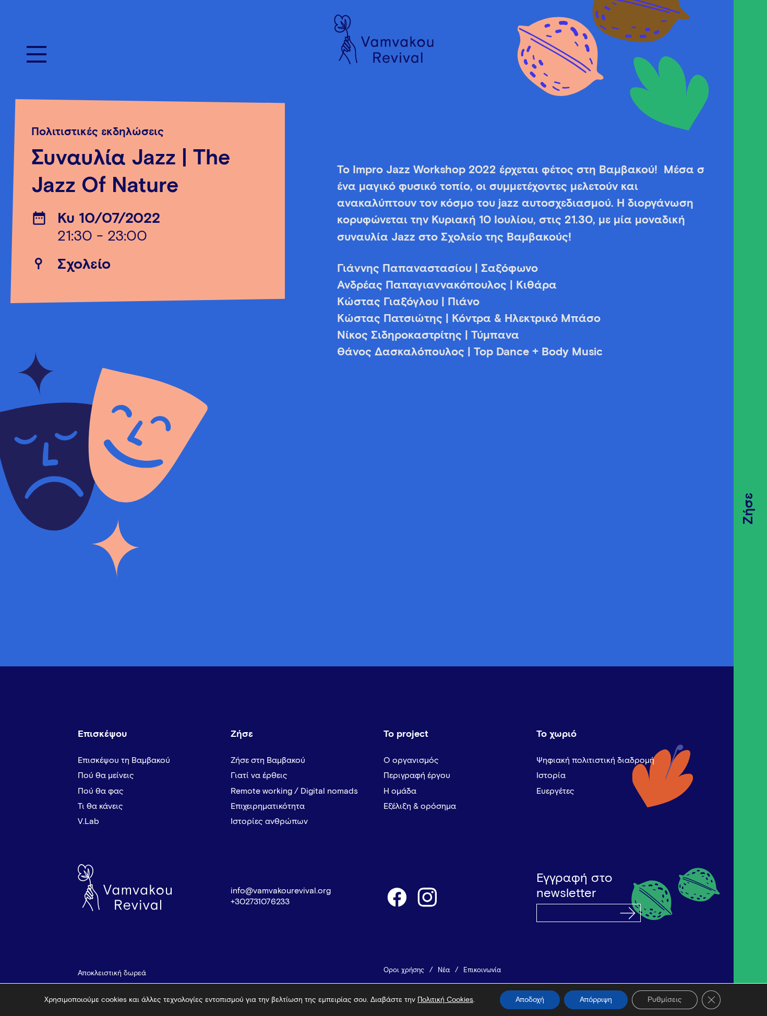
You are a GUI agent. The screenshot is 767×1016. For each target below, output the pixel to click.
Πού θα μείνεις (106, 775)
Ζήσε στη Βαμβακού (268, 760)
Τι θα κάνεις (100, 806)
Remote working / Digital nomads (294, 791)
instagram (428, 896)
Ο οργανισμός (411, 760)
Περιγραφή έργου (417, 775)
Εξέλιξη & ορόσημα (420, 806)
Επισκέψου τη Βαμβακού (124, 760)
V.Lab (88, 821)
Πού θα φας (101, 791)
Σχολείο (84, 264)
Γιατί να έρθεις (259, 775)
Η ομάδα (400, 791)
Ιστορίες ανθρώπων (269, 821)
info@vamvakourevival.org (281, 891)
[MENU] (36, 54)
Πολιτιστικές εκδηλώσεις (97, 132)
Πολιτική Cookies (445, 999)
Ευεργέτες (555, 791)
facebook (397, 896)
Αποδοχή (530, 999)
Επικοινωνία (482, 970)
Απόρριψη (596, 999)
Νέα (444, 970)
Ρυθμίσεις (665, 999)
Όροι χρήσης (404, 970)
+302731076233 (260, 902)
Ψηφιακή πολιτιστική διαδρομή (595, 760)
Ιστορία (551, 775)
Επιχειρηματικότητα (268, 806)
